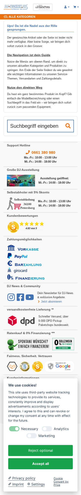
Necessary (29, 429)
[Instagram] (11, 299)
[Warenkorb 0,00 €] (76, 7)
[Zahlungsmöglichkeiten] (26, 262)
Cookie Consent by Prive (61, 482)
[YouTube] (29, 299)
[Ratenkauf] (29, 343)
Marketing (46, 436)
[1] (68, 126)
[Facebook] (20, 299)
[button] (67, 7)
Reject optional (40, 450)
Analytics (61, 429)
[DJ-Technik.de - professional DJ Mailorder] (15, 7)
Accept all (40, 463)
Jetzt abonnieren (51, 301)
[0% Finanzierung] (63, 343)
